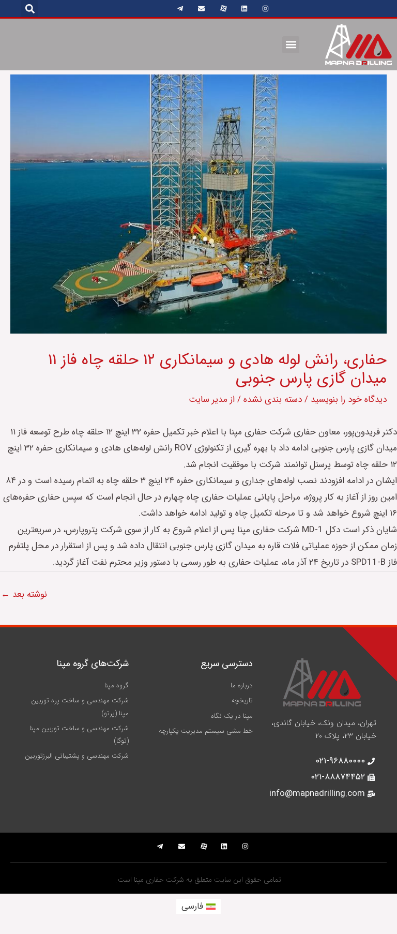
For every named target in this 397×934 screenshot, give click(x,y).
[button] (29, 8)
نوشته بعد (24, 594)
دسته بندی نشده (272, 399)
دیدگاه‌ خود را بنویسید (349, 399)
